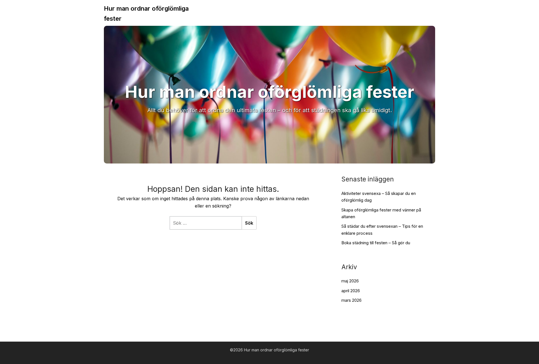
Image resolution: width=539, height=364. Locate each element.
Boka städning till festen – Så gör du (375, 242)
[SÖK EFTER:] (206, 223)
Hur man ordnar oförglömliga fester (146, 13)
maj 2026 (350, 281)
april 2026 (350, 290)
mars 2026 (351, 300)
